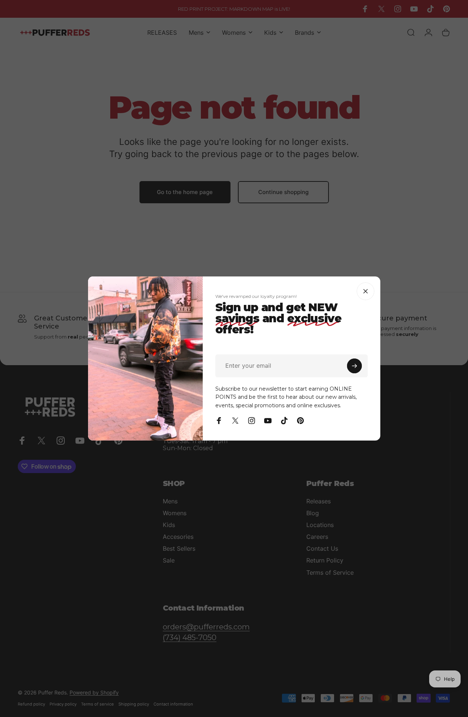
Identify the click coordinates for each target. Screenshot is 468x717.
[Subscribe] (354, 365)
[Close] (365, 291)
